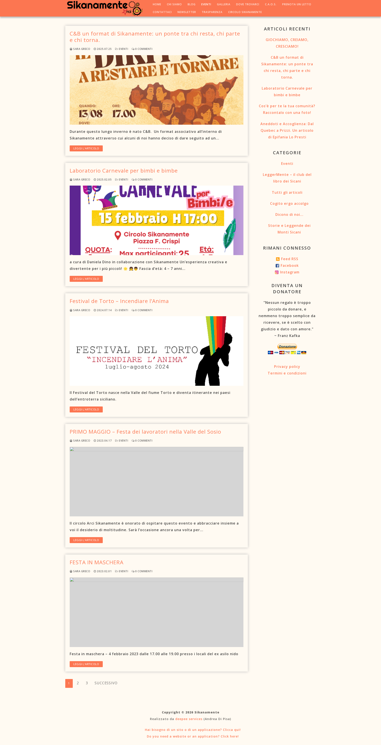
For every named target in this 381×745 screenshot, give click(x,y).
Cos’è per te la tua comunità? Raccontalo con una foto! (287, 109)
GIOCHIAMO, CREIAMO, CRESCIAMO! (287, 43)
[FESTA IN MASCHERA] (156, 612)
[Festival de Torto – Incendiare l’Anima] (156, 351)
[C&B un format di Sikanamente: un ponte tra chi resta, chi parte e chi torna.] (156, 90)
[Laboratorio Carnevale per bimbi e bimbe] (156, 220)
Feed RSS (289, 258)
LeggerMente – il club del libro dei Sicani (287, 178)
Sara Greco (81, 49)
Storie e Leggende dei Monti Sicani (289, 229)
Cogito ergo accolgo (289, 203)
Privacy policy (287, 366)
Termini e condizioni (287, 373)
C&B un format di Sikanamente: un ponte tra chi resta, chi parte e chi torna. (155, 36)
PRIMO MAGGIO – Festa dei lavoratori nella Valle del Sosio (145, 431)
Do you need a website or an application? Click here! (192, 736)
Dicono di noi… (289, 214)
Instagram (289, 272)
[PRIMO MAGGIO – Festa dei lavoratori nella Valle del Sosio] (156, 481)
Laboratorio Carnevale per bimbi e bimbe (124, 170)
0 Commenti (143, 49)
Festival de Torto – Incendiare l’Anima (119, 301)
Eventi (123, 49)
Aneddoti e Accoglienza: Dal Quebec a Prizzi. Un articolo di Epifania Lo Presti (287, 130)
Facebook (290, 265)
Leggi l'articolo (86, 148)
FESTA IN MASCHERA (96, 562)
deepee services (188, 719)
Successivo (106, 683)
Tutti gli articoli (287, 192)
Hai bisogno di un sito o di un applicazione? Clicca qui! (192, 730)
